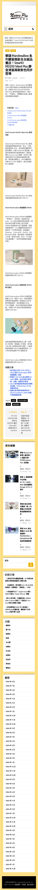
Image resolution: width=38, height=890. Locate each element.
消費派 (8, 647)
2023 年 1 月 (10, 864)
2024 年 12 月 (11, 767)
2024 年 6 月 (10, 792)
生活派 (8, 651)
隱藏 (16, 108)
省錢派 (8, 655)
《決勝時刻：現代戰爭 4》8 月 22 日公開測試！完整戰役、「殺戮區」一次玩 (19, 586)
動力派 (8, 629)
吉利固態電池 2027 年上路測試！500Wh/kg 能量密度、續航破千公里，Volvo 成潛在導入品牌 (18, 609)
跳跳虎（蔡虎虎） (13, 78)
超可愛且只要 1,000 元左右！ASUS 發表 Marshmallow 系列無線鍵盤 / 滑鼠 (20, 372)
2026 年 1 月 (10, 711)
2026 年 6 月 (10, 690)
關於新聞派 (30, 885)
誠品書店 (16, 404)
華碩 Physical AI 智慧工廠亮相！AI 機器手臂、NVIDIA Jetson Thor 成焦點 (26, 458)
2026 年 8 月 (10, 681)
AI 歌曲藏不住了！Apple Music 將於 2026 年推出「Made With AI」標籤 (18, 593)
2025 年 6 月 (10, 741)
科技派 (13, 51)
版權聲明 (17, 885)
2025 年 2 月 (10, 758)
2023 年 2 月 (10, 860)
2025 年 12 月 (10, 715)
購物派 (8, 668)
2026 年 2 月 (10, 707)
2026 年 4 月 (10, 699)
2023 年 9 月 (10, 830)
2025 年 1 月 (10, 762)
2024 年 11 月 (10, 771)
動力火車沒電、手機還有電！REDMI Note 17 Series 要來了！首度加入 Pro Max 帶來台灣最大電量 (18, 600)
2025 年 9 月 (10, 728)
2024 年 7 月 (10, 788)
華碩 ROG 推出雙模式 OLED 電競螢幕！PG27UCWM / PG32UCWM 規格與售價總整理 (26, 534)
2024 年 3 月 (10, 805)
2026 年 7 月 (10, 686)
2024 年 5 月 (10, 796)
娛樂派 (8, 634)
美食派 (8, 664)
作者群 (24, 885)
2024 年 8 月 (10, 784)
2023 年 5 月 (10, 847)
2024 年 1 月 (10, 813)
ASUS (13, 400)
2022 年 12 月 (10, 869)
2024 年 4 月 (10, 801)
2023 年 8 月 (10, 835)
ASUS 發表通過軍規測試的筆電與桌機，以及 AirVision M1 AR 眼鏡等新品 (21, 386)
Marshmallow (22, 400)
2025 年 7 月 (10, 737)
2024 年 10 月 (11, 775)
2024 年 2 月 (10, 809)
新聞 (7, 51)
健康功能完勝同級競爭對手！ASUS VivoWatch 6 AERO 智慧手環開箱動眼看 (21, 393)
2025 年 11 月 (10, 720)
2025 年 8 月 (10, 733)
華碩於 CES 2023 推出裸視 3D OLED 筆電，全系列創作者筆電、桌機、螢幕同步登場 (21, 379)
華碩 (8, 404)
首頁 (6, 38)
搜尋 (6, 560)
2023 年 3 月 (10, 856)
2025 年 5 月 (10, 745)
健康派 (8, 625)
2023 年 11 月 (10, 822)
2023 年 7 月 (10, 839)
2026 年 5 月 (10, 694)
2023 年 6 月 (10, 843)
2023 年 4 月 (10, 852)
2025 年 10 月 (10, 724)
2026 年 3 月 (10, 703)
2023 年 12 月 (10, 818)
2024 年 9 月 (10, 779)
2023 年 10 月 (10, 826)
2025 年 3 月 (10, 754)
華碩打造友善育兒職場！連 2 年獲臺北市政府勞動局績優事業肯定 (26, 509)
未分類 (8, 642)
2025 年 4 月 (10, 750)
